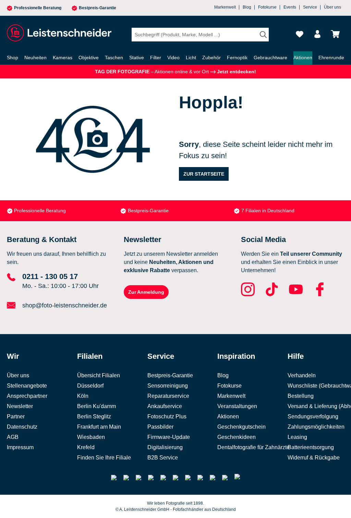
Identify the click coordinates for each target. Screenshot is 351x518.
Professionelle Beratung (37, 8)
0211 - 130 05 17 (50, 276)
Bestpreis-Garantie (97, 8)
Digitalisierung (165, 447)
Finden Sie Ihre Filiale (104, 457)
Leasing (297, 437)
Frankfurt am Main (99, 427)
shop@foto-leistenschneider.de (64, 305)
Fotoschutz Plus (166, 416)
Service (310, 7)
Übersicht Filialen (98, 375)
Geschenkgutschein (241, 427)
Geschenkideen (236, 437)
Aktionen (228, 416)
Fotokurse (267, 7)
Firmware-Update (168, 437)
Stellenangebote (27, 386)
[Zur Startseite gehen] (58, 32)
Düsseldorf (90, 386)
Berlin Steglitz (94, 416)
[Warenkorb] (335, 34)
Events (289, 7)
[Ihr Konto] (317, 34)
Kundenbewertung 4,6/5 (267, 210)
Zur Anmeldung (146, 292)
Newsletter (20, 406)
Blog (247, 7)
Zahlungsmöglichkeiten (316, 427)
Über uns (332, 7)
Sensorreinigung (167, 386)
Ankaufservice (164, 406)
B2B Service (162, 457)
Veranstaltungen (237, 406)
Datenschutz (22, 427)
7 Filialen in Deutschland (154, 210)
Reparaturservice (168, 396)
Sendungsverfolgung (313, 416)
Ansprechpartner (27, 396)
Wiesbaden (91, 437)
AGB (13, 437)
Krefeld (86, 447)
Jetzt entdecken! (236, 71)
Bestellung (301, 396)
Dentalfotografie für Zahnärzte (253, 447)
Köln (82, 396)
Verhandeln (302, 375)
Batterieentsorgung (311, 447)
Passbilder (160, 427)
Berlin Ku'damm (96, 406)
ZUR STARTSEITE (203, 174)
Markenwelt (225, 7)
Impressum (20, 447)
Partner (16, 416)
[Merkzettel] (299, 34)
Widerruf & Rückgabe (314, 457)
